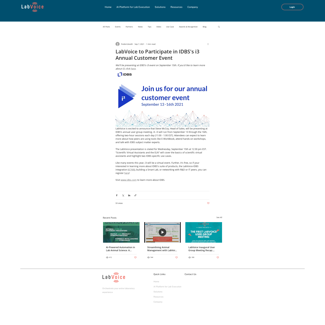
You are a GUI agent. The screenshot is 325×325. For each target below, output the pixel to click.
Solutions (157, 291)
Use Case (170, 27)
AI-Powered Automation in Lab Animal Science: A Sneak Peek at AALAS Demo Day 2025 (121, 249)
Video (158, 27)
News (140, 27)
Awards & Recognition (188, 27)
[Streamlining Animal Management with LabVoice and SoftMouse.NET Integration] (162, 232)
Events (118, 27)
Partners (129, 27)
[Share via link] (135, 195)
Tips (149, 27)
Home (156, 281)
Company (157, 302)
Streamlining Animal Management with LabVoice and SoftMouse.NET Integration (162, 249)
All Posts (106, 27)
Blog (204, 27)
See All (219, 217)
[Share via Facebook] (117, 195)
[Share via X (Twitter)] (123, 195)
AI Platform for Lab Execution (162, 286)
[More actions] (207, 44)
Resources (158, 297)
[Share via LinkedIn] (129, 195)
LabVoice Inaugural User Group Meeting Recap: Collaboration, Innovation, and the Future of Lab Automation (202, 249)
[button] (219, 27)
